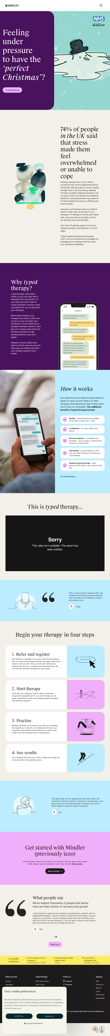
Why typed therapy (42, 981)
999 (88, 963)
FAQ (97, 981)
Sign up (98, 988)
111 (59, 963)
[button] (101, 5)
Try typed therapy (12, 90)
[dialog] (34, 1010)
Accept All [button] (19, 1016)
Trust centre (100, 995)
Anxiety (8, 981)
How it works (40, 984)
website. (77, 864)
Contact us (99, 984)
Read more (55, 944)
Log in (98, 991)
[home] (11, 5)
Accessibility (100, 998)
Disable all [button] (49, 1016)
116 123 (43, 963)
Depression (9, 984)
